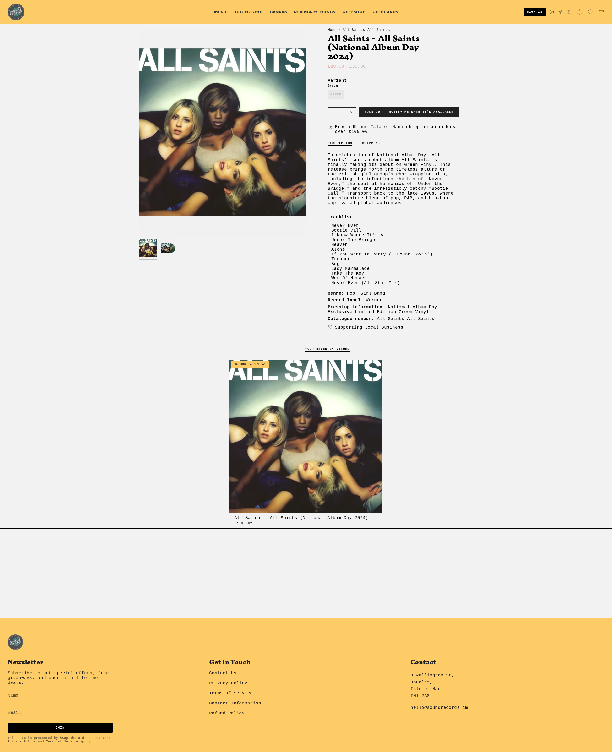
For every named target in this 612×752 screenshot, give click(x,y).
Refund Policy (227, 713)
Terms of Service (62, 741)
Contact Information (235, 703)
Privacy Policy (22, 741)
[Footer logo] (15, 642)
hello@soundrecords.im (439, 707)
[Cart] (601, 12)
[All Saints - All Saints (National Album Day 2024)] (306, 436)
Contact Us (222, 673)
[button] (220, 12)
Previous (138, 132)
